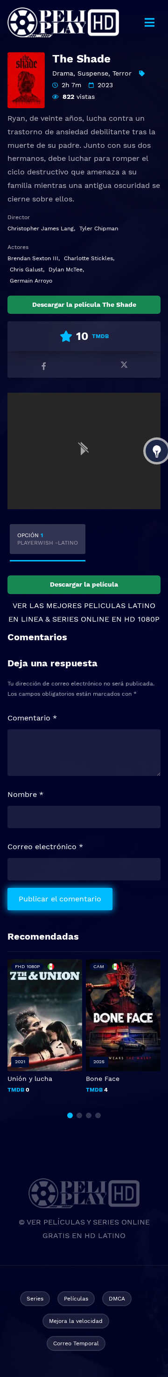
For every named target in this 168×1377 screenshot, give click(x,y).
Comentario (32, 717)
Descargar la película (84, 584)
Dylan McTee (66, 269)
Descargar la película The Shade (84, 304)
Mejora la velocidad (76, 1321)
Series (35, 1298)
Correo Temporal (76, 1343)
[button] (70, 1115)
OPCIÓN (47, 539)
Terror (122, 73)
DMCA (117, 1298)
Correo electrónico (45, 846)
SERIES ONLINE (80, 619)
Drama (62, 73)
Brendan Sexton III (32, 258)
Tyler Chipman (98, 228)
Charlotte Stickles (88, 258)
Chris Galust (26, 269)
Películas (76, 1298)
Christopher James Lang (40, 228)
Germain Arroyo (31, 280)
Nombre (25, 794)
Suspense (92, 73)
